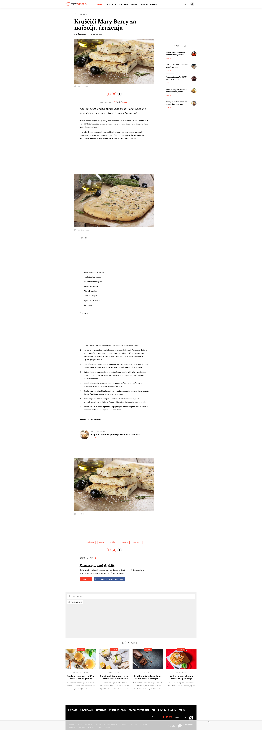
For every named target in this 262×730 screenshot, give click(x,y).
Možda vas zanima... (99, 432)
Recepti (83, 14)
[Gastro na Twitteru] (167, 717)
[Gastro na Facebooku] (163, 717)
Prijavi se (86, 579)
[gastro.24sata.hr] (76, 4)
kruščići (112, 542)
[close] (209, 722)
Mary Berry (137, 542)
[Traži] (185, 4)
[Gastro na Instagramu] (170, 717)
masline (101, 542)
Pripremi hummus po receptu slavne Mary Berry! (115, 434)
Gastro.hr (82, 34)
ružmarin (91, 542)
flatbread (124, 542)
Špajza (168, 83)
